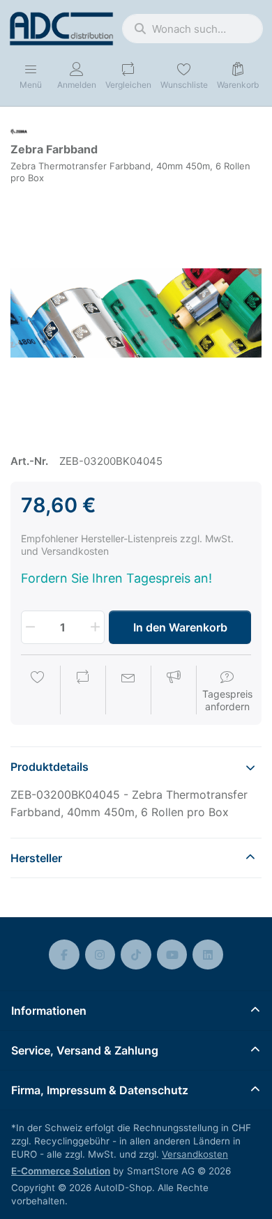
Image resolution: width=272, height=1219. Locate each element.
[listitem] (136, 312)
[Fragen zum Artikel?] (128, 691)
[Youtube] (172, 955)
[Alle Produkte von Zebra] (18, 130)
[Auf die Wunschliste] (38, 691)
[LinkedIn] (207, 955)
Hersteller (36, 858)
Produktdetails (49, 767)
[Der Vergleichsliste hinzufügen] (83, 691)
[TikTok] (136, 955)
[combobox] (192, 28)
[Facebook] (64, 955)
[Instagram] (100, 955)
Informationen (48, 1011)
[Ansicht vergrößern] (136, 312)
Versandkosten (195, 1154)
